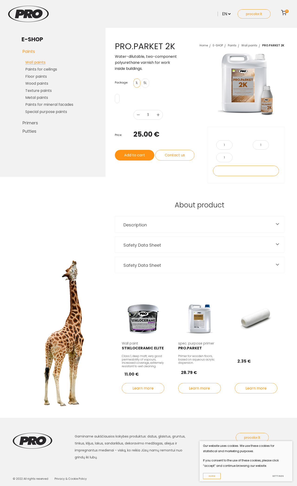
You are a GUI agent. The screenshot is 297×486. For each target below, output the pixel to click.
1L (137, 82)
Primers (30, 123)
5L (145, 82)
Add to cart (134, 155)
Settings (278, 476)
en (224, 14)
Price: (118, 135)
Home (204, 45)
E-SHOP (218, 45)
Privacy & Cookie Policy (71, 479)
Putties (29, 131)
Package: (121, 82)
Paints (29, 51)
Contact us (175, 155)
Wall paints (249, 45)
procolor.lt (254, 14)
